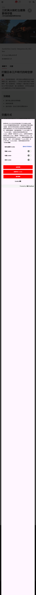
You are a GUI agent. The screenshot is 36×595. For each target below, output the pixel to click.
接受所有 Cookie (18, 171)
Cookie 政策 (7, 142)
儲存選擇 (18, 176)
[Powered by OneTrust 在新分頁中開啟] (27, 186)
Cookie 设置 (18, 181)
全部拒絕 (18, 167)
